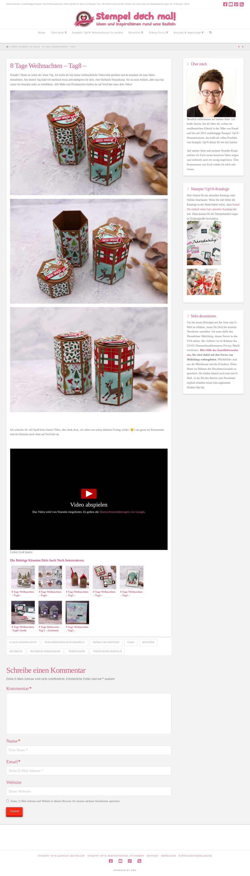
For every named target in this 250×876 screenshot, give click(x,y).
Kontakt (153, 856)
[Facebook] (225, 4)
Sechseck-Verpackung (45, 651)
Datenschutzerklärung (195, 856)
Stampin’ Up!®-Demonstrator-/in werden (116, 856)
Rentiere (148, 642)
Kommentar (19, 688)
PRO (133, 870)
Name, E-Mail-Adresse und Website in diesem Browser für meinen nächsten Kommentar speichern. (65, 801)
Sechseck (15, 651)
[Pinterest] (236, 4)
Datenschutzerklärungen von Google (122, 511)
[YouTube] (231, 4)
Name (13, 740)
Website (13, 782)
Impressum (168, 856)
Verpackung (76, 651)
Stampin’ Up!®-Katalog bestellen (61, 856)
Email (13, 761)
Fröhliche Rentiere (106, 642)
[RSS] (242, 4)
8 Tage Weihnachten (23, 642)
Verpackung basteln (107, 651)
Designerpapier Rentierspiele (65, 642)
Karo (130, 642)
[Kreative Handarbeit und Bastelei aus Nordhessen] (125, 19)
